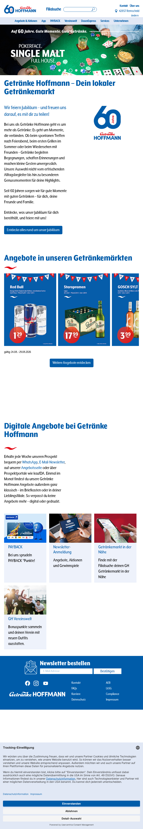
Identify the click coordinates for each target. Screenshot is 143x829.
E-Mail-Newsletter (52, 462)
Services (105, 21)
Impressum (112, 699)
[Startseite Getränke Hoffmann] (20, 9)
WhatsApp (30, 462)
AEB (108, 683)
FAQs (74, 688)
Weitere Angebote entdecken (72, 363)
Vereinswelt (71, 21)
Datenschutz (79, 699)
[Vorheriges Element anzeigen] (7, 50)
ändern (135, 15)
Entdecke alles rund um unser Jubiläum (33, 230)
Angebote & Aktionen (26, 21)
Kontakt (124, 5)
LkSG (109, 688)
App (44, 21)
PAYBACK (55, 21)
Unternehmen (121, 21)
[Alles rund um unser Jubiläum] (71, 50)
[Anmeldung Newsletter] (70, 528)
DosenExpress (88, 21)
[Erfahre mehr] (25, 528)
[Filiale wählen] (116, 11)
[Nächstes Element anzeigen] (136, 50)
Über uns (134, 5)
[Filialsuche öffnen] (80, 9)
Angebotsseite (31, 468)
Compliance (112, 694)
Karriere (76, 694)
